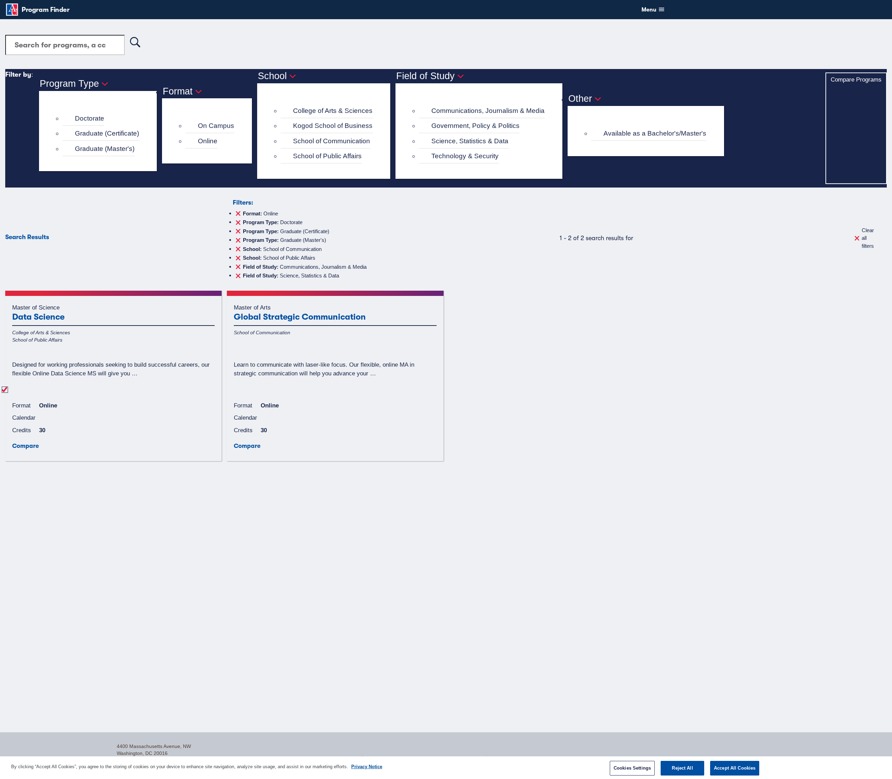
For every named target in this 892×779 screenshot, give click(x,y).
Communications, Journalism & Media (488, 110)
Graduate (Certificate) (107, 133)
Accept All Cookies (734, 768)
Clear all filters (868, 238)
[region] (446, 767)
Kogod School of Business (332, 125)
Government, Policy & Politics (475, 125)
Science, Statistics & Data (469, 141)
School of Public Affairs (327, 156)
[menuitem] (100, 119)
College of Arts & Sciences (332, 110)
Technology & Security (465, 156)
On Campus (216, 125)
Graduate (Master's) (104, 148)
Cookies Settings (632, 768)
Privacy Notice (366, 766)
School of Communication (331, 141)
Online (207, 141)
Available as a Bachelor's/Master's (654, 133)
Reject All (682, 768)
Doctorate (89, 118)
